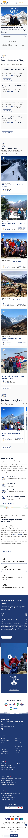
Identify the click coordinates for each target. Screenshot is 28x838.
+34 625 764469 (7, 795)
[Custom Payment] (14, 819)
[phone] (16, 3)
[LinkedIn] (15, 808)
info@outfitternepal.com (9, 726)
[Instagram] (12, 808)
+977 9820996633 (8, 729)
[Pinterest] (18, 808)
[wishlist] (20, 3)
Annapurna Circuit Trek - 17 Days (12, 262)
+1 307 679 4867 (8, 780)
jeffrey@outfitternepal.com (10, 782)
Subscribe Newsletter (5, 740)
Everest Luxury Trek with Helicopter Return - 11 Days (13, 117)
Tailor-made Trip (4, 749)
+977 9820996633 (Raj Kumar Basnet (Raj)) (13, 724)
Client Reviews (18, 738)
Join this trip (6, 79)
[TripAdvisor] (17, 45)
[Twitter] (9, 808)
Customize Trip (4, 751)
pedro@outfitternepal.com (9, 797)
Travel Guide (17, 750)
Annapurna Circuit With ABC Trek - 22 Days (13, 86)
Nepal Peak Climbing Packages (16, 496)
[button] (25, 36)
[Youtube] (21, 808)
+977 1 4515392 (7, 765)
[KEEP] (10, 45)
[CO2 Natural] (5, 45)
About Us (3, 738)
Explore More (6, 637)
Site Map (3, 742)
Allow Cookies (14, 835)
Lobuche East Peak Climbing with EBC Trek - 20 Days (13, 70)
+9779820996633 (10, 769)
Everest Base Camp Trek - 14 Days (12, 102)
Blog (2, 745)
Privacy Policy (4, 747)
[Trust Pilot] (23, 45)
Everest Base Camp (17, 534)
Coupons (16, 748)
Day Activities (11, 489)
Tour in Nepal (11, 483)
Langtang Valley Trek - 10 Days (12, 300)
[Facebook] (6, 808)
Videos (16, 740)
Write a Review (4, 753)
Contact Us (17, 752)
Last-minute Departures (20, 742)
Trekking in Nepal (12, 477)
